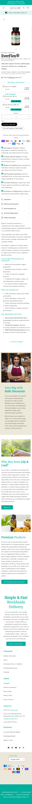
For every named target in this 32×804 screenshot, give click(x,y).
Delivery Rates (12, 73)
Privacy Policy (8, 691)
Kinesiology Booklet (9, 736)
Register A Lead (8, 740)
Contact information (17, 782)
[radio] (16, 88)
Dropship (6, 672)
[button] (4, 8)
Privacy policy (23, 777)
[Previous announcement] (3, 2)
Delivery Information (16, 644)
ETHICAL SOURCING (23, 794)
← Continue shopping (16, 341)
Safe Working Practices (10, 668)
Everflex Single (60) (9, 124)
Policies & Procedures (10, 687)
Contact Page (13, 710)
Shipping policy (22, 780)
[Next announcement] (29, 2)
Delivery (12, 77)
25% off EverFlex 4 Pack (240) (12, 128)
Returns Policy (8, 695)
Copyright (6, 683)
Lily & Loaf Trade (15, 775)
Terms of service (12, 780)
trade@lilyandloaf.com (11, 718)
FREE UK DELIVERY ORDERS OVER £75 (16, 797)
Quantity (16, 113)
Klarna (5, 660)
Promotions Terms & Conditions (13, 664)
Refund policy (14, 777)
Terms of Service (8, 699)
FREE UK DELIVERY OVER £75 (17, 12)
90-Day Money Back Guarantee (14, 582)
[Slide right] (20, 49)
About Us (7, 507)
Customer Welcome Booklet (12, 732)
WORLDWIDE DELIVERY (10, 792)
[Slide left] (12, 49)
